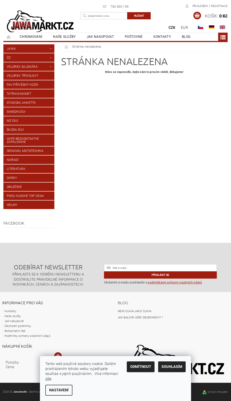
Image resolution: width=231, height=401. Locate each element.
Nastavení (59, 390)
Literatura (16, 169)
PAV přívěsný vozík (23, 84)
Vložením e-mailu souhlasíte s (153, 282)
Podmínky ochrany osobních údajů (27, 336)
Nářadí (12, 160)
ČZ (9, 57)
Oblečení (14, 187)
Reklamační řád (15, 331)
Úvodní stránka (8, 37)
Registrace (219, 6)
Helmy (12, 205)
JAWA (11, 48)
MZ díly (12, 120)
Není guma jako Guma (134, 311)
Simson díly (16, 111)
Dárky (12, 178)
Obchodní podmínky (18, 326)
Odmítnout (140, 367)
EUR (184, 27)
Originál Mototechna (25, 151)
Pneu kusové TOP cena (25, 196)
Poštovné (134, 37)
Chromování (31, 37)
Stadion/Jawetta (21, 102)
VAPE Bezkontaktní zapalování (23, 140)
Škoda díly (15, 129)
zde (48, 378)
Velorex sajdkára (22, 66)
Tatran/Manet (19, 93)
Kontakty (162, 37)
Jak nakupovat (100, 37)
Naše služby (64, 37)
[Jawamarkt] (41, 22)
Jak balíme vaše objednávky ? (140, 317)
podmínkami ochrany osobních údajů (175, 282)
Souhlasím (172, 367)
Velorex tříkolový (22, 75)
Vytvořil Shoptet (217, 392)
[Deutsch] (211, 27)
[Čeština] (200, 27)
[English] (222, 27)
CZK (172, 27)
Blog (186, 37)
